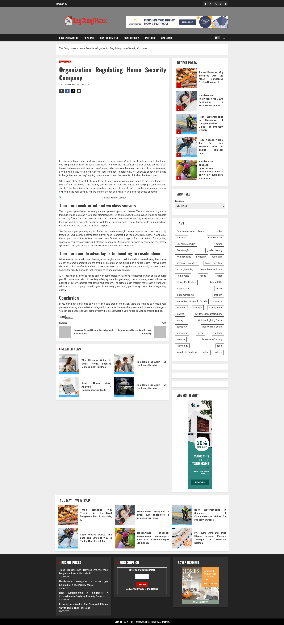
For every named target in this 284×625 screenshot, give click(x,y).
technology (182, 345)
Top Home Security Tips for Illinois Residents (124, 364)
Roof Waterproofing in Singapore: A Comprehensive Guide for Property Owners (186, 124)
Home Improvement (68, 37)
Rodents (218, 333)
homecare (201, 256)
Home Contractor (109, 37)
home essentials (213, 263)
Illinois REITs (215, 282)
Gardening (150, 37)
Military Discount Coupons (208, 314)
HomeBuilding (184, 256)
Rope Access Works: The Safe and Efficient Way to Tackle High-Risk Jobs (186, 147)
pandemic (182, 326)
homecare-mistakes (187, 263)
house (203, 275)
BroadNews (151, 622)
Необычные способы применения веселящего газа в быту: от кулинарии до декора (186, 170)
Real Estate (166, 37)
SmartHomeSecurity (212, 339)
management (215, 307)
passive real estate (212, 326)
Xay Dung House (67, 48)
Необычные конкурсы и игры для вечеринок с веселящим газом (186, 101)
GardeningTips (184, 250)
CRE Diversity (215, 237)
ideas (219, 275)
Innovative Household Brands (192, 301)
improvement (183, 288)
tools (219, 345)
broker (219, 231)
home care (217, 256)
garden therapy (214, 250)
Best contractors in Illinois (190, 231)
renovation (182, 333)
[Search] (224, 38)
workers (218, 352)
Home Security (131, 37)
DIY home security (186, 244)
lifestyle (197, 307)
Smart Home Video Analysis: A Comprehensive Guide (69, 387)
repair (201, 333)
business (181, 237)
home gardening (185, 269)
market (180, 314)
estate (219, 244)
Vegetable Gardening (187, 352)
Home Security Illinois (211, 269)
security (69, 316)
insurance (217, 301)
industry (218, 294)
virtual (206, 352)
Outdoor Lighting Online (210, 320)
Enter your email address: (142, 579)
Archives (179, 201)
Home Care (89, 37)
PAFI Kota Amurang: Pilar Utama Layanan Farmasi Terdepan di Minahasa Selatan (182, 538)
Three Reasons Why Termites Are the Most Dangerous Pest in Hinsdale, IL (186, 78)
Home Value (183, 275)
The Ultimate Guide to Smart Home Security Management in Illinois (69, 364)
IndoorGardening (185, 294)
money (180, 320)
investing (181, 307)
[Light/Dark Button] (217, 37)
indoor (219, 288)
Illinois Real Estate (186, 282)
